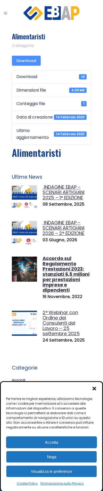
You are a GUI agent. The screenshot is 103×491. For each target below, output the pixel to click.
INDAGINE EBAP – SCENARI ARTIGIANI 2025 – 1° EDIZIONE (64, 192)
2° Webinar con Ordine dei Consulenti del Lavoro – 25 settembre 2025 (61, 323)
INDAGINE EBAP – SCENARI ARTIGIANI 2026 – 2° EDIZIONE (64, 228)
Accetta (51, 442)
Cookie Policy (27, 483)
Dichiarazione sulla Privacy (62, 483)
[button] (94, 388)
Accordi (18, 380)
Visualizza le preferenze (51, 471)
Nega (51, 457)
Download (26, 60)
